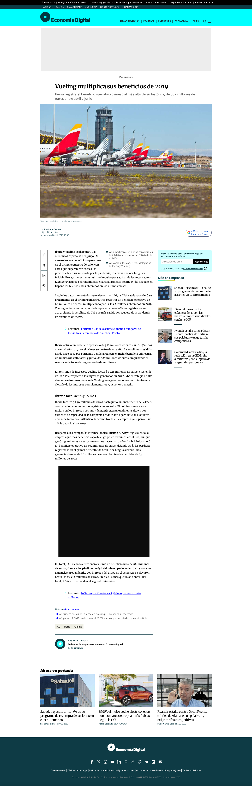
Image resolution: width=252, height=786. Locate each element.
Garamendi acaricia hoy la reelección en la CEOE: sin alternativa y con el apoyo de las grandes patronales (192, 357)
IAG (58, 626)
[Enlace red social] (91, 762)
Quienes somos (58, 770)
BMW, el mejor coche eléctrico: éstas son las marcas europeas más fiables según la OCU (192, 314)
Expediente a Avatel (181, 2)
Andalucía (91, 7)
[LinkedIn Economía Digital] (43, 275)
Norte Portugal (109, 7)
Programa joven (173, 770)
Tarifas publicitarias (191, 770)
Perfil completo (75, 647)
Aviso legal (82, 770)
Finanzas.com (130, 7)
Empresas (164, 21)
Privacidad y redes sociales (121, 770)
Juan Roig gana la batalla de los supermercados (117, 2)
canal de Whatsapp (193, 268)
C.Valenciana (74, 7)
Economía (181, 21)
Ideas (195, 21)
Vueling (78, 626)
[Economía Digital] (65, 17)
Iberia (67, 626)
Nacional (47, 7)
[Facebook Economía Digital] (43, 255)
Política (148, 21)
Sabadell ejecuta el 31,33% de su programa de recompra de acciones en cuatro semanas (192, 291)
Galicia (60, 7)
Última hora (48, 2)
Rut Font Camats (52, 229)
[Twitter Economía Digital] (43, 265)
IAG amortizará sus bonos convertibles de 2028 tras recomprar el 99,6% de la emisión (131, 255)
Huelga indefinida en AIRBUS (73, 2)
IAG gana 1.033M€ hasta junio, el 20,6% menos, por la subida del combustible (102, 618)
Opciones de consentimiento (149, 770)
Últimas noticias (128, 21)
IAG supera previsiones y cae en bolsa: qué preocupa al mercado (95, 614)
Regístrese (199, 261)
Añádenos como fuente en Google (200, 233)
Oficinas (71, 770)
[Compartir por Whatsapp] (43, 286)
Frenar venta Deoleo (156, 2)
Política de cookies (98, 770)
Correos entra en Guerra (208, 2)
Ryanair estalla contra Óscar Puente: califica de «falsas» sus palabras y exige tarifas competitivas (191, 336)
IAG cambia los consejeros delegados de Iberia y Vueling (130, 264)
